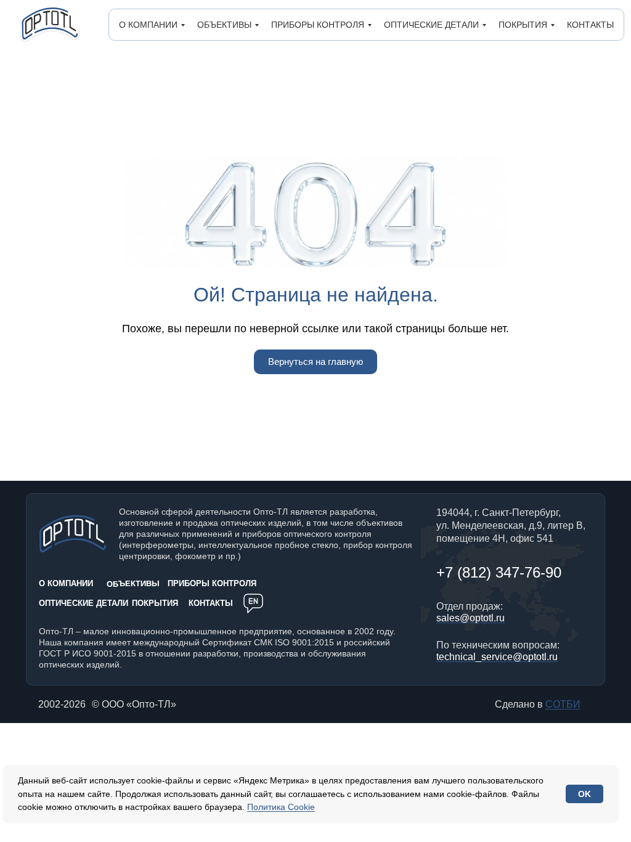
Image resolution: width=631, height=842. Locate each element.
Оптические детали (431, 25)
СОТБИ (562, 704)
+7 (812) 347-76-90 (498, 572)
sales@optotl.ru (470, 618)
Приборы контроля (317, 25)
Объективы (224, 25)
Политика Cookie (281, 807)
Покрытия (523, 25)
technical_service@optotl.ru (497, 657)
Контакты (590, 25)
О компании (148, 25)
